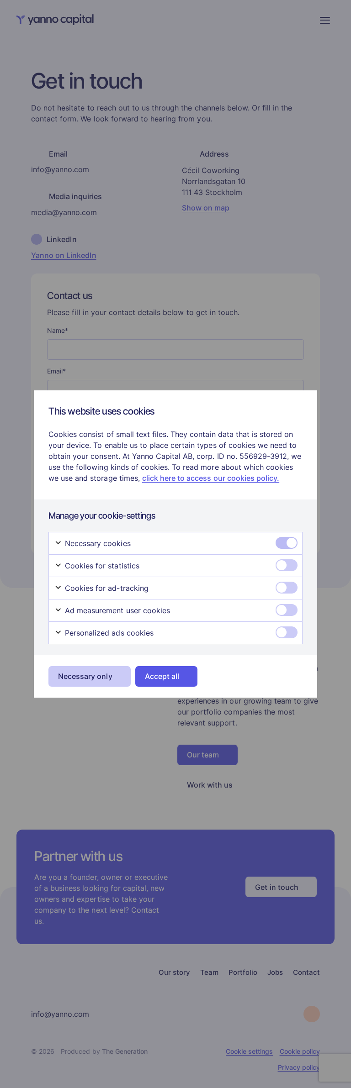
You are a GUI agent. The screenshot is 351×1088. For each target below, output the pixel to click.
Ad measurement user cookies (116, 610)
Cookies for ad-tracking (106, 588)
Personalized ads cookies (108, 632)
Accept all (162, 676)
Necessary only (85, 676)
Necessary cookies (97, 543)
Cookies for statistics (101, 565)
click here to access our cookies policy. (210, 478)
